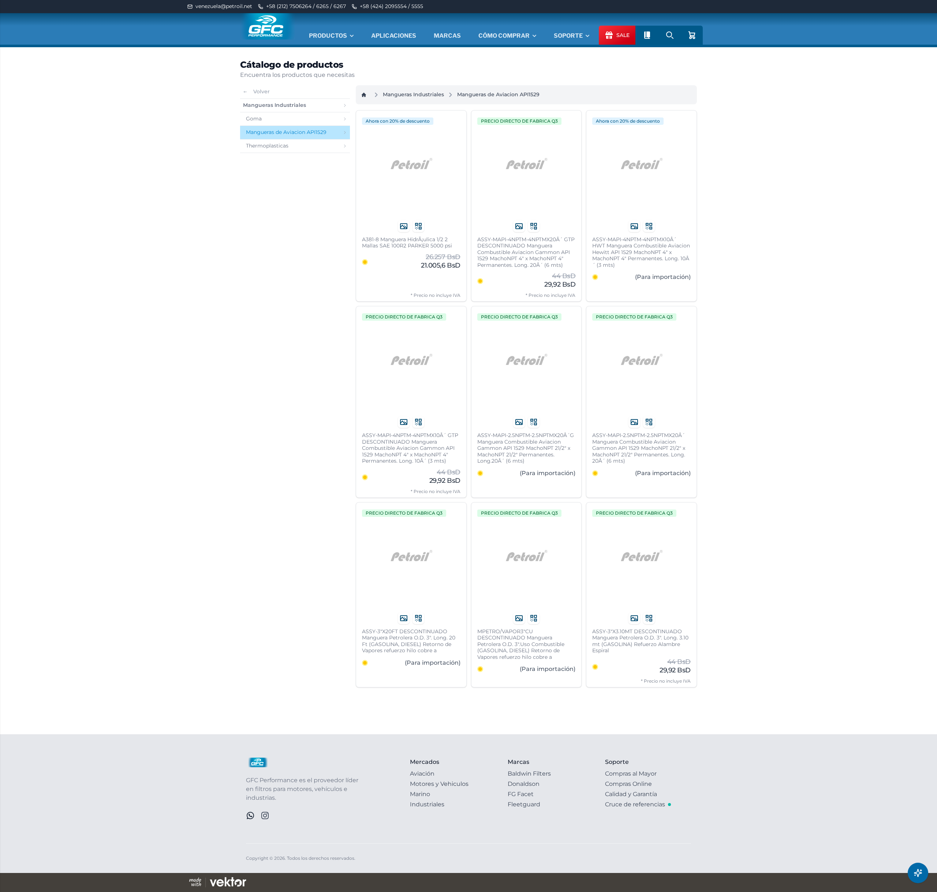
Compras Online (628, 783)
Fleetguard (524, 804)
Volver (261, 91)
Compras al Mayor (631, 773)
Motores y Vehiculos (439, 783)
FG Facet (521, 794)
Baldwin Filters (529, 773)
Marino (420, 794)
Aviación (422, 773)
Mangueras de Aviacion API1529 (498, 94)
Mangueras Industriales (413, 94)
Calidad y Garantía (631, 794)
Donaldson (524, 783)
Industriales (427, 804)
